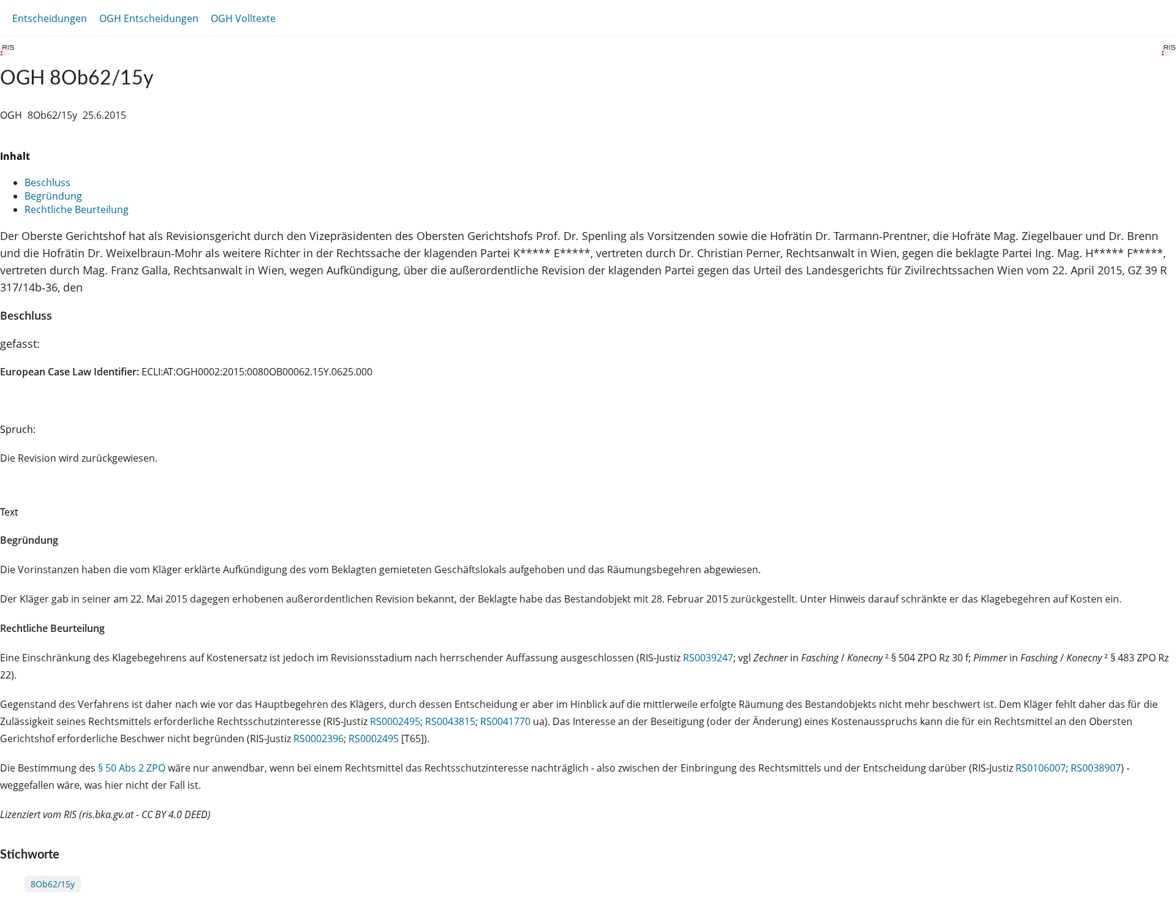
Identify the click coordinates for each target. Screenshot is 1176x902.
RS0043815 (450, 721)
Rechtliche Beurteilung (76, 209)
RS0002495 (395, 721)
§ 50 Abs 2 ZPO (131, 768)
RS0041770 (505, 721)
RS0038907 (1096, 768)
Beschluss (47, 182)
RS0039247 (708, 657)
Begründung (53, 196)
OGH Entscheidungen (148, 18)
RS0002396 (318, 738)
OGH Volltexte (243, 18)
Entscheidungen (49, 18)
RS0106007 (1041, 768)
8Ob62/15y (53, 884)
